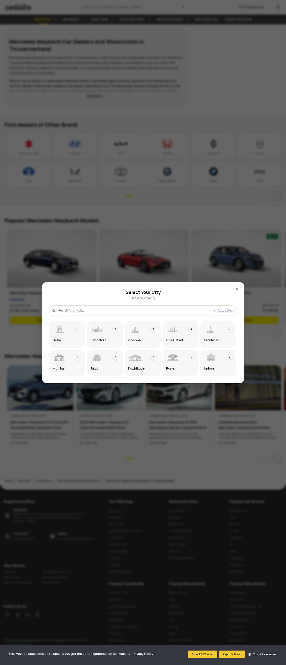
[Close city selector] (237, 289)
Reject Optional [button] (232, 654)
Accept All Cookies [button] (202, 654)
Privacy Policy (143, 653)
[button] (262, 654)
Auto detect (226, 310)
